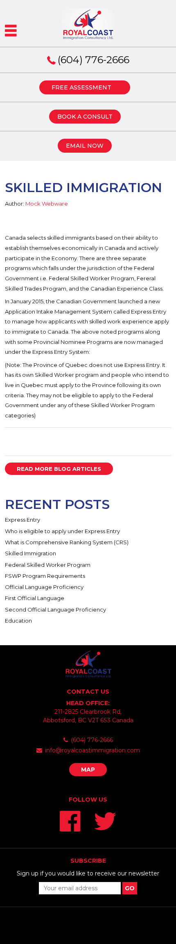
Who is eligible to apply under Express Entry (62, 531)
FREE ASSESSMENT (81, 87)
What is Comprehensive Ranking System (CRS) (67, 542)
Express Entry (22, 519)
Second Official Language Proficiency (55, 609)
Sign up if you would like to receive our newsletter (88, 873)
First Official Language (34, 598)
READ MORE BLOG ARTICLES (59, 468)
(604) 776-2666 (93, 60)
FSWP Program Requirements (45, 576)
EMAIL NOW (85, 145)
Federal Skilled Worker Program (47, 564)
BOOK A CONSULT (85, 116)
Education (18, 620)
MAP (88, 769)
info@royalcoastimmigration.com (92, 750)
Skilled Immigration (30, 553)
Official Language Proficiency (44, 587)
